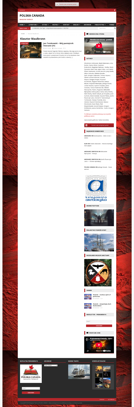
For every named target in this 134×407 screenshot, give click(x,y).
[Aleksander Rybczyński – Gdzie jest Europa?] (106, 386)
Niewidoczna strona (96, 34)
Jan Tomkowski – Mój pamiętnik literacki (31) (58, 44)
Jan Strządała (106, 94)
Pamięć (111, 25)
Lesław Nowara (89, 85)
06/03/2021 (96, 307)
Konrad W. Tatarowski (101, 98)
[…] (72, 57)
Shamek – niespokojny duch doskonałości (102, 304)
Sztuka (44, 25)
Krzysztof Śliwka (104, 96)
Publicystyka (99, 25)
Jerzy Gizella (109, 71)
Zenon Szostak (94, 96)
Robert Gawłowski (89, 71)
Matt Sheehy (88, 94)
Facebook (22, 10)
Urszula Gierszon (101, 71)
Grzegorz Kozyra (94, 79)
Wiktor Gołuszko (89, 73)
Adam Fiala (94, 69)
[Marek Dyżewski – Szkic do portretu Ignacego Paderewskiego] (98, 375)
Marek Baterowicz (104, 63)
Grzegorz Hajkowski (94, 75)
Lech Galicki (109, 69)
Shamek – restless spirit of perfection (102, 295)
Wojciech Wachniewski (96, 102)
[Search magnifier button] (115, 28)
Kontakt (66, 25)
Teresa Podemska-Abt (97, 87)
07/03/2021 (96, 298)
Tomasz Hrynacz (105, 75)
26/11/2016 (48, 48)
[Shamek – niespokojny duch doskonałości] (88, 306)
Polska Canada (58, 48)
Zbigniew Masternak (98, 81)
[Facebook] (114, 10)
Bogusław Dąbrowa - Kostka (100, 67)
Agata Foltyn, (102, 69)
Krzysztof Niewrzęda (95, 83)
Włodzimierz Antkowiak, (91, 63)
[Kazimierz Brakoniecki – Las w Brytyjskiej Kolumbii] (98, 386)
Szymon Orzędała (99, 85)
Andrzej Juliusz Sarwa (97, 92)
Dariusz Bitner (93, 65)
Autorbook (111, 399)
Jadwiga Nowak (106, 83)
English (76, 25)
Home (21, 25)
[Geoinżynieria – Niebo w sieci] (106, 368)
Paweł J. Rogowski (97, 90)
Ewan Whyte (95, 104)
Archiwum (87, 25)
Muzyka (55, 25)
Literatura (33, 25)
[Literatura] (30, 50)
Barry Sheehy (108, 92)
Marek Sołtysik (96, 94)
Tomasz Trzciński (97, 100)
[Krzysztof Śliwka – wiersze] (98, 380)
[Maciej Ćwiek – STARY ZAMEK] (98, 368)
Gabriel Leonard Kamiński (91, 77)
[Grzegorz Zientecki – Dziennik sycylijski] (106, 380)
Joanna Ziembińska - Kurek (100, 108)
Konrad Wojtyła (98, 106)
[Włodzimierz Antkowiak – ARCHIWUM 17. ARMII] (106, 374)
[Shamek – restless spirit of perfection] (88, 296)
